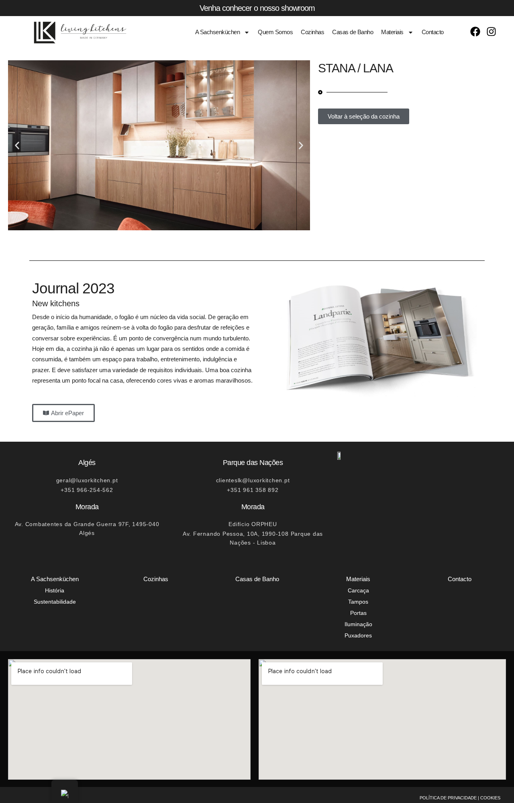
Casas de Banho (352, 32)
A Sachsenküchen (217, 32)
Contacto (433, 32)
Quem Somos (275, 32)
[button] (17, 145)
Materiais (392, 32)
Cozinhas (312, 32)
